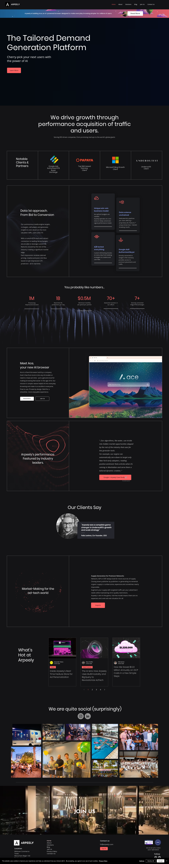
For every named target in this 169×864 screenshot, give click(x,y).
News (53, 667)
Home (49, 841)
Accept (160, 861)
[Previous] (5, 524)
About (49, 843)
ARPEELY (15, 5)
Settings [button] (141, 861)
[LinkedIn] (88, 716)
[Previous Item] (14, 751)
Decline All (150, 861)
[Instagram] (81, 716)
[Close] (166, 860)
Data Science (87, 667)
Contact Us (51, 854)
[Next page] (104, 689)
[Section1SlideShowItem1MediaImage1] (84, 546)
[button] (128, 4)
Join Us (49, 849)
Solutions (50, 845)
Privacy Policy (52, 851)
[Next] (164, 524)
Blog (48, 847)
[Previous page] (84, 689)
